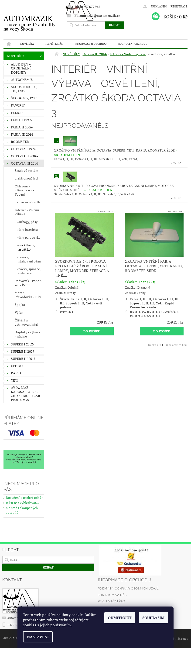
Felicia (17, 112)
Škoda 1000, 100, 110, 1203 (24, 89)
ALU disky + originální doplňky (21, 68)
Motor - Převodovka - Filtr (28, 294)
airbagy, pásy (28, 222)
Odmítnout (120, 617)
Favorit (18, 105)
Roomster (20, 141)
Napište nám (54, 43)
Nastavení (38, 636)
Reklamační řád (111, 601)
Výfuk (19, 312)
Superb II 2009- (23, 351)
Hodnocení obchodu (132, 43)
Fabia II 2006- (22, 127)
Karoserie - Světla (28, 202)
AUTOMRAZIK (29, 23)
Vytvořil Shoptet (177, 639)
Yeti (14, 380)
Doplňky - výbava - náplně (27, 334)
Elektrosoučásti (26, 178)
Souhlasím (153, 617)
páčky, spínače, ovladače (29, 271)
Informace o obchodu (90, 43)
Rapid (16, 373)
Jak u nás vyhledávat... (22, 502)
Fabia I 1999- (21, 120)
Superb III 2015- (24, 358)
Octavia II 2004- (24, 156)
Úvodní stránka (9, 44)
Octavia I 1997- (24, 149)
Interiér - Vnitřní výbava (27, 212)
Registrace (179, 6)
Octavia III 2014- (25, 163)
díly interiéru (28, 229)
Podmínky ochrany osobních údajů (128, 588)
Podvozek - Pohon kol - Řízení (28, 283)
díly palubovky (29, 237)
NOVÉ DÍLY (27, 43)
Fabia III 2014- (22, 134)
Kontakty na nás (112, 595)
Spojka (20, 304)
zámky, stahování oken (29, 259)
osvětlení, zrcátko (26, 247)
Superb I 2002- (22, 344)
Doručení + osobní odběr (24, 497)
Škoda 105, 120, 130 (26, 98)
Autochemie (22, 79)
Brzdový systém (26, 170)
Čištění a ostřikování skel (26, 322)
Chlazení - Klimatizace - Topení (24, 190)
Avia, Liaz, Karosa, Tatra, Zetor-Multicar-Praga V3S (26, 393)
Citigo (17, 366)
